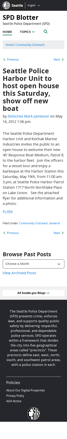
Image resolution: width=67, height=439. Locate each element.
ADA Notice (13, 401)
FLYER (8, 211)
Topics (25, 32)
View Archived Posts (19, 272)
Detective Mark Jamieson (28, 116)
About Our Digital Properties (25, 390)
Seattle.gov (10, 2)
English (32, 5)
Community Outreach (33, 223)
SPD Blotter (20, 17)
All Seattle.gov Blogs (31, 293)
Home (7, 32)
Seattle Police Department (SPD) (26, 23)
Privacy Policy (15, 396)
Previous (12, 59)
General (54, 223)
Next (57, 59)
